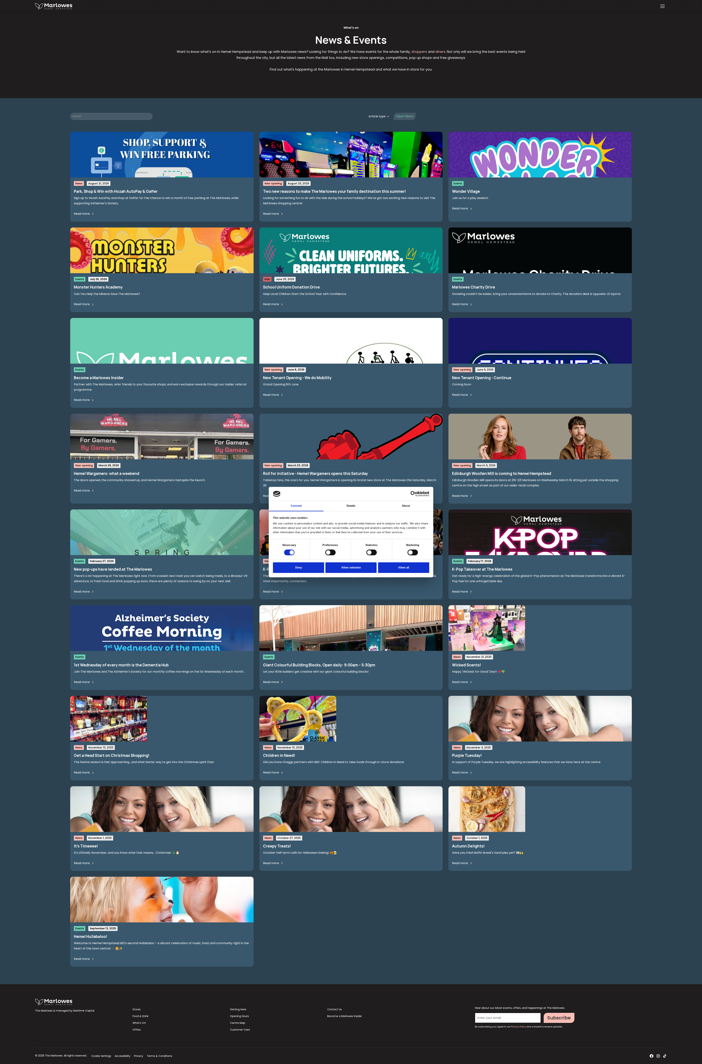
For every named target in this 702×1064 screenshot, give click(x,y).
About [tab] (406, 505)
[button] (662, 6)
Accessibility (122, 1056)
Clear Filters (404, 116)
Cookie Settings (101, 1056)
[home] (53, 6)
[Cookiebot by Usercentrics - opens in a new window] (413, 493)
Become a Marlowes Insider (344, 1016)
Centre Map (237, 1023)
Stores (137, 1009)
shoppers (419, 51)
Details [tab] (351, 505)
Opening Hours (239, 1016)
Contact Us (334, 1009)
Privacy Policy (518, 1026)
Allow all (403, 567)
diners (440, 51)
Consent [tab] (296, 505)
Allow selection (351, 567)
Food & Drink (140, 1016)
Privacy (138, 1056)
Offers (137, 1029)
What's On (139, 1023)
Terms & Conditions (159, 1056)
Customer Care (240, 1029)
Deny (298, 567)
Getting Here (238, 1009)
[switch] (330, 552)
